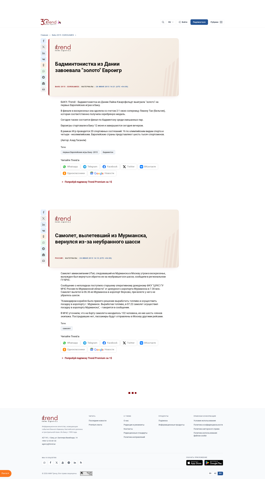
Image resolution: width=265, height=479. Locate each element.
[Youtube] (62, 462)
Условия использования (205, 421)
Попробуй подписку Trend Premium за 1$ (88, 181)
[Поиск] (163, 22)
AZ (215, 473)
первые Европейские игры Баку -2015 (80, 152)
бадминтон (108, 152)
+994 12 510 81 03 (49, 441)
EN (210, 473)
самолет (67, 328)
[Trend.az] (51, 22)
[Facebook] (50, 462)
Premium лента (95, 425)
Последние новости (97, 421)
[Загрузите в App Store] (194, 462)
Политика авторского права (206, 429)
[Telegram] (68, 462)
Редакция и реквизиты (134, 425)
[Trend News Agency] (49, 418)
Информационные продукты (172, 425)
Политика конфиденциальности (208, 425)
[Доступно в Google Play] (213, 462)
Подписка (163, 421)
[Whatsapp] (44, 462)
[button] (43, 41)
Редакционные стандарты (135, 433)
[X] (56, 462)
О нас (126, 421)
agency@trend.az (48, 444)
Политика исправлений (134, 437)
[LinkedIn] (74, 462)
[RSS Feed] (80, 462)
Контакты (128, 429)
